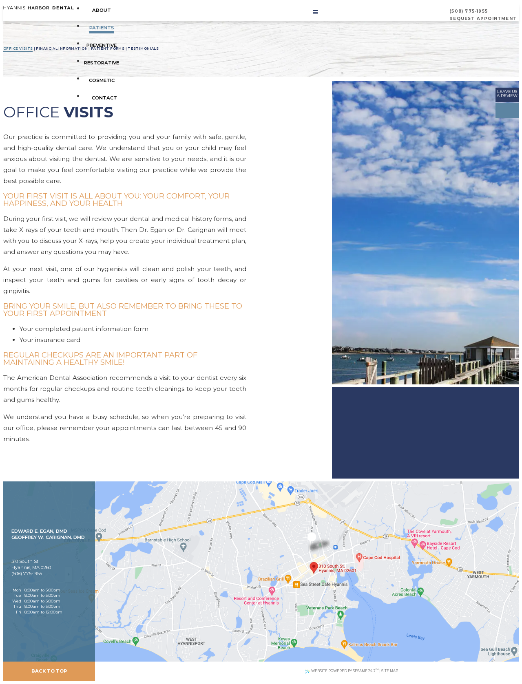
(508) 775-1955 (468, 11)
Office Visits (18, 48)
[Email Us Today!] (53, 544)
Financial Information (62, 48)
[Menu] (315, 12)
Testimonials (143, 48)
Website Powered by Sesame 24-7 (344, 670)
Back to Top (49, 671)
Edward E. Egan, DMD (39, 531)
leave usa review (507, 93)
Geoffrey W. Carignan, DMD (48, 537)
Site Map (389, 671)
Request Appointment (483, 18)
